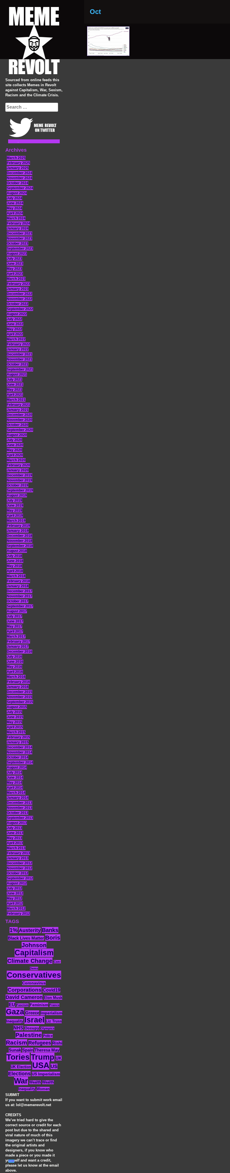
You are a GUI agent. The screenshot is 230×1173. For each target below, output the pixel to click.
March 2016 (16, 677)
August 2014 (17, 767)
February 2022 (18, 344)
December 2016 (19, 652)
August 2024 (17, 193)
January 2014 (18, 798)
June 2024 (15, 203)
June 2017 (15, 621)
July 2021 (14, 379)
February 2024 (18, 223)
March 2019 (16, 521)
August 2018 (17, 551)
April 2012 (15, 903)
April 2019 (15, 516)
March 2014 (16, 793)
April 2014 (15, 788)
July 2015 (14, 712)
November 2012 (19, 868)
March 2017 (16, 636)
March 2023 (16, 279)
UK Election (21, 1067)
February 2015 (18, 737)
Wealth (35, 1082)
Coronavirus (34, 983)
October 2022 (17, 304)
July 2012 (14, 888)
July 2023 (14, 259)
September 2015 (20, 702)
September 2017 (20, 606)
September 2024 (20, 188)
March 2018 (16, 576)
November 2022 (19, 299)
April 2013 (15, 843)
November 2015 (19, 697)
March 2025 (16, 158)
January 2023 (18, 289)
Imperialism (51, 1013)
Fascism (22, 1005)
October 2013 (17, 813)
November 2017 (19, 596)
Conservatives (34, 975)
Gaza (15, 1012)
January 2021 (18, 410)
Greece (32, 1012)
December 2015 (19, 692)
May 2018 (14, 566)
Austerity (30, 930)
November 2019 (19, 480)
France (54, 1005)
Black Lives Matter (26, 938)
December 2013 (19, 803)
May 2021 (14, 390)
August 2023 (17, 254)
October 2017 (17, 601)
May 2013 (14, 838)
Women (43, 1089)
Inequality (14, 1021)
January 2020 (18, 470)
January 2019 (18, 531)
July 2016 (14, 657)
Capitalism (34, 953)
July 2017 (14, 616)
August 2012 (17, 883)
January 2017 (18, 646)
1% (14, 930)
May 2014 (14, 783)
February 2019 (18, 526)
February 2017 (18, 641)
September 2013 (20, 818)
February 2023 (18, 284)
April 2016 (15, 672)
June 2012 (15, 893)
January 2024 (18, 228)
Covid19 (51, 990)
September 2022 (20, 309)
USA (40, 1065)
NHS (18, 1028)
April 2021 (15, 395)
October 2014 (17, 757)
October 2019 (17, 485)
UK (59, 1058)
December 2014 (19, 747)
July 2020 (14, 440)
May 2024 (14, 208)
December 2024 (19, 173)
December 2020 (19, 415)
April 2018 (15, 571)
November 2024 (19, 178)
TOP (11, 1161)
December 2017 (19, 591)
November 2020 (19, 420)
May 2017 (14, 626)
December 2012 (19, 863)
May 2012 (14, 898)
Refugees (39, 1043)
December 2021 (19, 354)
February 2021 (18, 405)
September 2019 (20, 490)
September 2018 (20, 546)
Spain (27, 1050)
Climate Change (29, 960)
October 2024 (17, 183)
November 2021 (19, 359)
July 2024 (14, 198)
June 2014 (15, 777)
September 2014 (20, 762)
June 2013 (15, 833)
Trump (42, 1057)
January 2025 (18, 168)
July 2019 (14, 500)
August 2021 (17, 374)
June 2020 (15, 445)
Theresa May (46, 1050)
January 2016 (18, 687)
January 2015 (18, 742)
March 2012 (16, 908)
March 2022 (16, 339)
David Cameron (24, 997)
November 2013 (19, 808)
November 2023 (19, 238)
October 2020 (17, 425)
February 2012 (18, 914)
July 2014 (14, 772)
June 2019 (15, 505)
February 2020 (18, 465)
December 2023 (19, 233)
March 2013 (16, 848)
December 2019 (19, 475)
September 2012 (20, 878)
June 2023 (15, 264)
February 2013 (18, 853)
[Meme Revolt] (34, 41)
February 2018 (18, 581)
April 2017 (15, 631)
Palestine (28, 1035)
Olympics (47, 1028)
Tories (18, 1057)
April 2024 (15, 213)
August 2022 (17, 314)
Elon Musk (53, 998)
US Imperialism (46, 1074)
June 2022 (15, 324)
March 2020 (16, 460)
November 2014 (19, 752)
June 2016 (15, 662)
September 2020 (20, 430)
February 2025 (18, 163)
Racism (16, 1042)
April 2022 (15, 334)
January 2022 (18, 349)
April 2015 (15, 727)
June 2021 (15, 385)
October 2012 (17, 873)
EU (12, 1004)
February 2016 (18, 682)
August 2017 (17, 611)
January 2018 (18, 586)
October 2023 (17, 243)
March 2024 (16, 218)
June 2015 (15, 717)
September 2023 (20, 248)
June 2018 (15, 561)
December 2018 (19, 536)
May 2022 (14, 329)
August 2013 (17, 823)
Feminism (39, 1005)
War (21, 1081)
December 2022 (19, 294)
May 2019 (14, 510)
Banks (50, 930)
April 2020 (15, 455)
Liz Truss (54, 1021)
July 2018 (14, 556)
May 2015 (14, 722)
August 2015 (17, 707)
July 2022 (14, 319)
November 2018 (19, 541)
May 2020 (14, 450)
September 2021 (20, 369)
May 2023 (14, 269)
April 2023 (15, 274)
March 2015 (16, 732)
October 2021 (17, 364)
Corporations (25, 990)
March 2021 (16, 400)
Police (48, 1036)
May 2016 (14, 667)
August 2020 (17, 435)
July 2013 (14, 828)
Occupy (31, 1028)
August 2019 (17, 495)
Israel (34, 1020)
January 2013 (18, 858)
